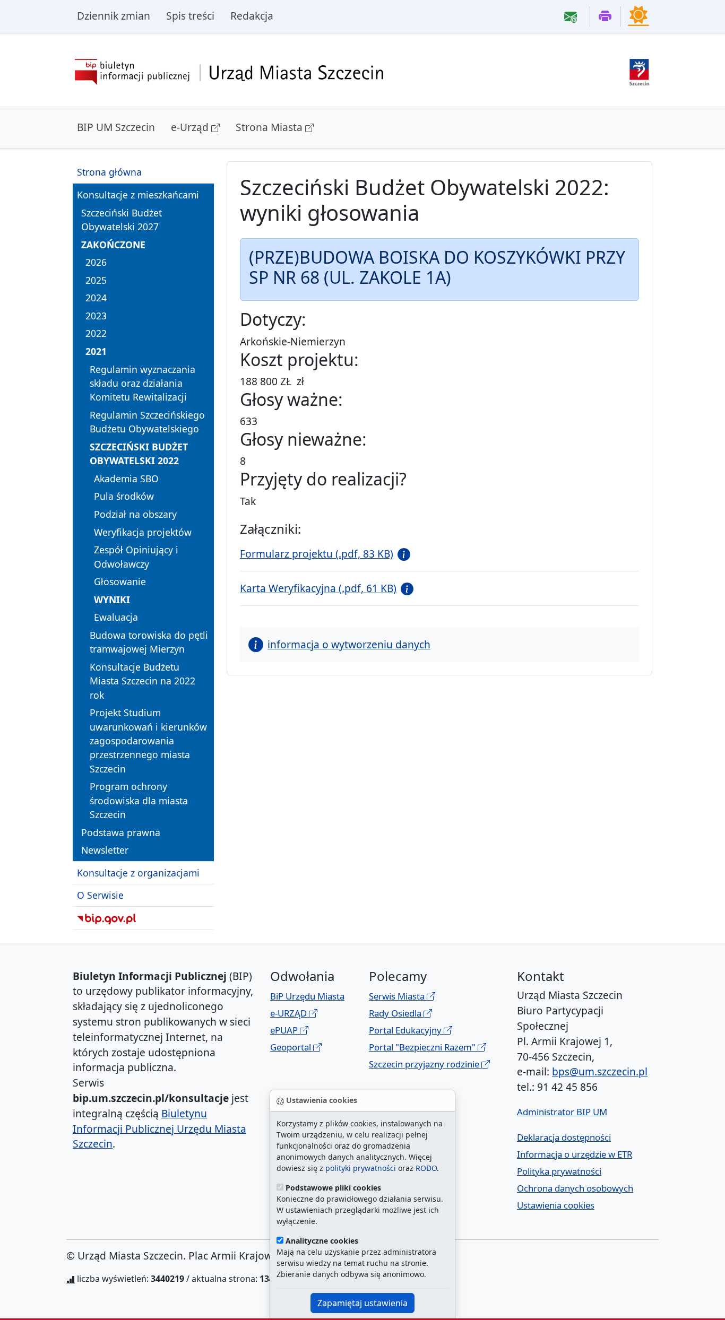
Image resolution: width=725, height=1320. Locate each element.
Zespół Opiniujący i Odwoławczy (136, 556)
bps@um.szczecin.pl (600, 1071)
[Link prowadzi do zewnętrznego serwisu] (639, 71)
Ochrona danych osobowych (575, 1188)
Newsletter (104, 850)
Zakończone (113, 244)
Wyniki (112, 599)
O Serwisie (100, 895)
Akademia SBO (126, 478)
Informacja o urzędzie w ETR (574, 1154)
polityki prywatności (360, 1168)
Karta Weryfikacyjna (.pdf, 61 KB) (318, 588)
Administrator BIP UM (562, 1112)
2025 (96, 279)
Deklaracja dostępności (564, 1137)
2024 (96, 297)
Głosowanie (120, 581)
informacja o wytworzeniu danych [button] (348, 644)
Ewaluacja (116, 617)
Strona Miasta (270, 127)
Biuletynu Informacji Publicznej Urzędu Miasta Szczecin (159, 1128)
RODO (426, 1168)
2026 (96, 262)
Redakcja (251, 15)
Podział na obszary (135, 514)
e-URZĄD (289, 1013)
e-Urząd (191, 127)
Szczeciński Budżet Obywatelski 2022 (139, 453)
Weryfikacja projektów (143, 531)
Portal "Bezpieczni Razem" (423, 1047)
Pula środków (124, 496)
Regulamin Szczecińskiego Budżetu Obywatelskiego (147, 422)
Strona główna (109, 172)
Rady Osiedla (396, 1013)
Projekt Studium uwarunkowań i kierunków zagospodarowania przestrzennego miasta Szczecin (148, 740)
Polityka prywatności (559, 1171)
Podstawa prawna (120, 832)
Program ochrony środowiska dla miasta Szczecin (139, 800)
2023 (96, 315)
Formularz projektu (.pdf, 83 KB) (316, 553)
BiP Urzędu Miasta (307, 996)
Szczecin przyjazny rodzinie (425, 1064)
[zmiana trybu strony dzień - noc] (638, 15)
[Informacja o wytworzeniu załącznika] (401, 553)
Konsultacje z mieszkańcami (138, 194)
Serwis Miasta (398, 996)
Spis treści (190, 15)
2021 (96, 351)
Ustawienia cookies (555, 1205)
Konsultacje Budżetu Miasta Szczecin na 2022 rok (142, 681)
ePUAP (285, 1030)
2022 (96, 333)
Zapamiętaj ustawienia (362, 1303)
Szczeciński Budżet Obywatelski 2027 (121, 219)
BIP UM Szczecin (116, 127)
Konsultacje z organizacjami (138, 872)
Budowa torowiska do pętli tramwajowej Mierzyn (149, 642)
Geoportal (291, 1047)
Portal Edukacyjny (406, 1030)
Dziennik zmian (113, 15)
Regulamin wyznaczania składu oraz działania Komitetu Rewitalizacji (142, 382)
